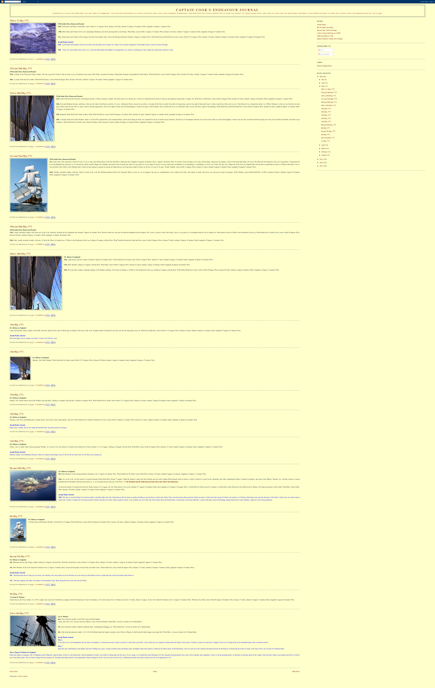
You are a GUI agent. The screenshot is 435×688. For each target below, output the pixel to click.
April (323, 145)
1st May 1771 (325, 141)
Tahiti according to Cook (325, 36)
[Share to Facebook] (52, 59)
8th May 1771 (16, 516)
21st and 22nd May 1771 (21, 155)
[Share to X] (50, 59)
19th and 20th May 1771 (21, 226)
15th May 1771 (17, 324)
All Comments (325, 54)
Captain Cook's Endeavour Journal (217, 10)
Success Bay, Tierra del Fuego (327, 30)
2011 (321, 166)
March (323, 148)
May (323, 86)
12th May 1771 (17, 413)
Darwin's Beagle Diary (324, 66)
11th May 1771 (17, 440)
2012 (321, 162)
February (324, 152)
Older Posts (296, 671)
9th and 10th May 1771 (20, 468)
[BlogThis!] (48, 59)
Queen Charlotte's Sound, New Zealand (330, 39)
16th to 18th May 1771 (20, 253)
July (323, 79)
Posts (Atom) (23, 676)
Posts (322, 50)
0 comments (39, 59)
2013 (321, 159)
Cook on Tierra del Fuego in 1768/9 (328, 33)
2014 (321, 76)
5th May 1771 (16, 593)
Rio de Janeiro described (325, 27)
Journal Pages (321, 24)
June (323, 83)
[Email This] (46, 59)
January (324, 155)
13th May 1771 (17, 394)
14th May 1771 (17, 351)
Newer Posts (14, 671)
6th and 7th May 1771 (20, 556)
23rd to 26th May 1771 (20, 92)
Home (155, 671)
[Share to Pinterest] (54, 59)
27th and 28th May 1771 (21, 68)
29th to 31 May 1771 (19, 20)
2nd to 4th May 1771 (19, 613)
